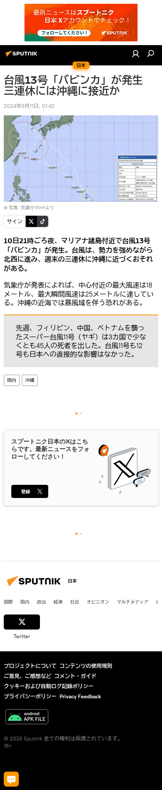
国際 (8, 601)
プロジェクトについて (30, 666)
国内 (11, 380)
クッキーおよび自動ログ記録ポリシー (48, 686)
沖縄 (29, 380)
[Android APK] (26, 717)
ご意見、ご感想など (27, 676)
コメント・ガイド (75, 676)
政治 (41, 601)
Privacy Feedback (80, 696)
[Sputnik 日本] (22, 56)
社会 (74, 601)
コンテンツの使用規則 (86, 666)
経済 (58, 601)
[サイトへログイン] (135, 53)
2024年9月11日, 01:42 (29, 106)
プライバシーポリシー (30, 696)
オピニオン (98, 601)
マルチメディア (132, 601)
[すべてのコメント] (11, 779)
